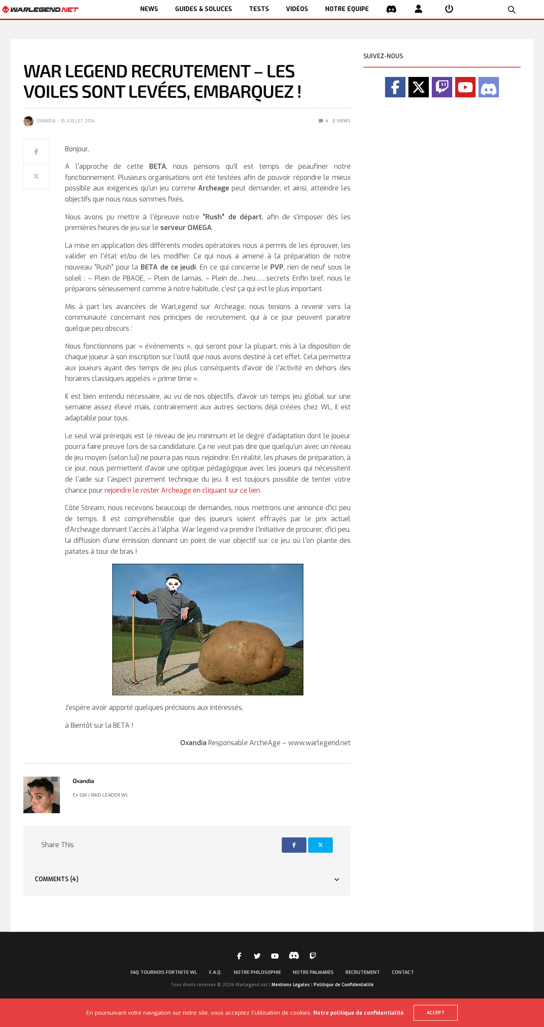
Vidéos (297, 9)
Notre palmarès (313, 972)
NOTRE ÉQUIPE (347, 9)
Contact (403, 972)
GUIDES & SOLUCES (203, 9)
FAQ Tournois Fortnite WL (163, 972)
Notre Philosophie (257, 972)
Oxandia (46, 121)
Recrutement (363, 972)
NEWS (149, 9)
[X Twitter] (418, 87)
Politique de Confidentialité (344, 984)
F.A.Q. (215, 972)
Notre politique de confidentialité (358, 1012)
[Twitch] (442, 87)
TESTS (259, 9)
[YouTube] (465, 87)
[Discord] (489, 87)
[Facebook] (395, 87)
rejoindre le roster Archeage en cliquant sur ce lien (182, 490)
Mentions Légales (291, 984)
